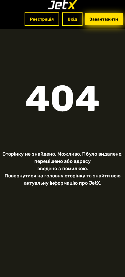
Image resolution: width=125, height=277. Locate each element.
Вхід (72, 19)
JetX (94, 183)
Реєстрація (42, 19)
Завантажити (104, 19)
